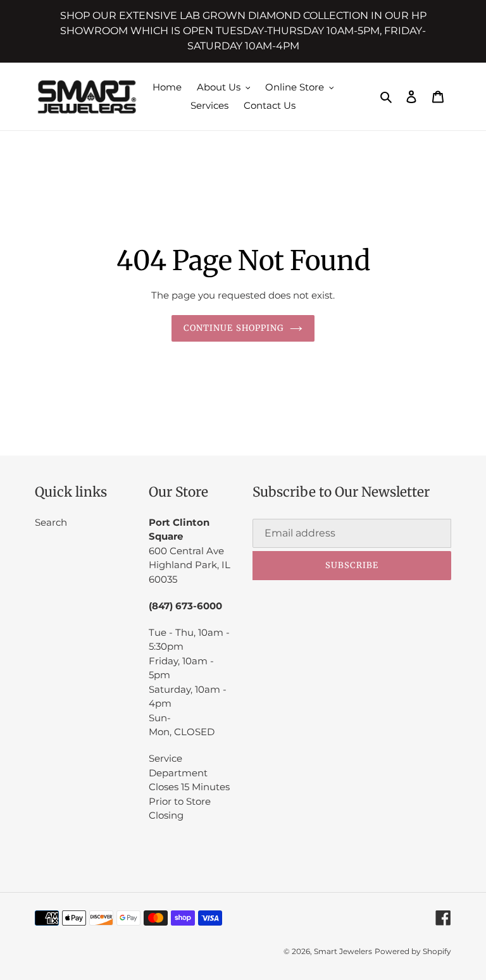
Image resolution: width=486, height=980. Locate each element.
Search (51, 522)
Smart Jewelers (343, 951)
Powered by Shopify (413, 951)
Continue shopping (234, 328)
